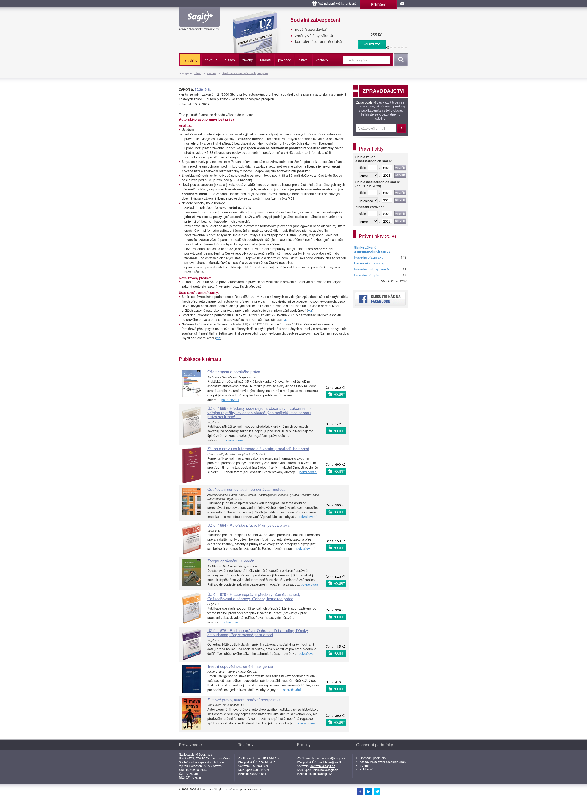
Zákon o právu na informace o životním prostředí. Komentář (258, 448)
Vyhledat (400, 60)
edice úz (211, 60)
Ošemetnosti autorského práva (233, 371)
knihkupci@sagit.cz (325, 770)
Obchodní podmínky (373, 758)
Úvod (197, 73)
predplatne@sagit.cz (331, 762)
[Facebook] (360, 791)
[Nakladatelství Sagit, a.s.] (199, 26)
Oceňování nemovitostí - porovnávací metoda (246, 489)
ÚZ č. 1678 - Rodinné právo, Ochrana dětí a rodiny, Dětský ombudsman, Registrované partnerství (257, 632)
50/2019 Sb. (204, 89)
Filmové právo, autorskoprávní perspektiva (244, 699)
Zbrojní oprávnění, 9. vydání (231, 561)
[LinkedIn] (368, 791)
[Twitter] (377, 791)
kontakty (322, 60)
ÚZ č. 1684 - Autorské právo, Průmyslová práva (248, 525)
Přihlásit (401, 128)
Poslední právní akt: (368, 257)
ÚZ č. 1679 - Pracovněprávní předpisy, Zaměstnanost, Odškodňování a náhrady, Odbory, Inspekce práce (253, 596)
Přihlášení (378, 4)
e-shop (230, 60)
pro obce (284, 60)
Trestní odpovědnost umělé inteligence (240, 666)
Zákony (211, 73)
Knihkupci (366, 769)
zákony (247, 60)
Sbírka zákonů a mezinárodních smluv (372, 249)
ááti (265, 60)
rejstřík (190, 60)
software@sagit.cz (322, 766)
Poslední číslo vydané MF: (373, 269)
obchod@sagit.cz (333, 758)
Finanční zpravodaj (369, 263)
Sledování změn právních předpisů (245, 73)
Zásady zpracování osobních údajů (383, 761)
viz (310, 310)
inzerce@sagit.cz (320, 773)
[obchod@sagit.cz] (402, 3)
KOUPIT (339, 394)
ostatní (303, 60)
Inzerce (364, 765)
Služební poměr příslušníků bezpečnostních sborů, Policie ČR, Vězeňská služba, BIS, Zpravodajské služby (306, 16)
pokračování (230, 399)
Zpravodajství (366, 102)
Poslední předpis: (366, 275)
